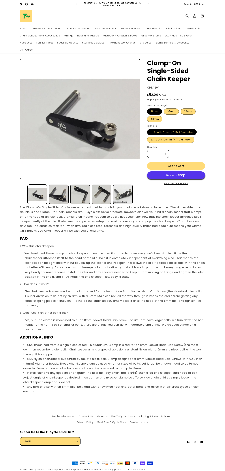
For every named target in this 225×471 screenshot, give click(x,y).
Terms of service (92, 469)
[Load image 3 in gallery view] (80, 194)
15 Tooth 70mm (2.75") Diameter (172, 132)
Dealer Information (63, 416)
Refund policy (56, 469)
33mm (171, 111)
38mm (188, 111)
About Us (102, 416)
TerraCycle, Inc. (36, 469)
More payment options (176, 183)
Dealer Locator (139, 422)
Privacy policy (73, 469)
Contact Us (86, 416)
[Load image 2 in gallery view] (59, 194)
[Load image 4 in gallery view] (101, 194)
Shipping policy (112, 469)
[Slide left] (23, 194)
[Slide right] (137, 194)
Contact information (135, 469)
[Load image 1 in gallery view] (37, 194)
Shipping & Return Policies (154, 416)
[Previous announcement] (76, 4)
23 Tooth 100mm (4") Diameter (171, 139)
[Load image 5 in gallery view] (123, 194)
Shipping (152, 99)
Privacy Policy (85, 422)
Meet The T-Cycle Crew (112, 422)
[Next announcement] (148, 4)
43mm (155, 119)
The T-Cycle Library (123, 416)
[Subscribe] (76, 441)
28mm (155, 111)
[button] (187, 16)
